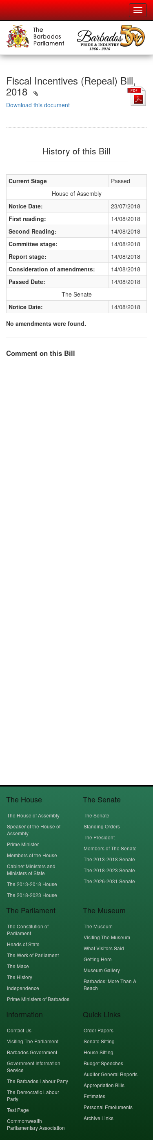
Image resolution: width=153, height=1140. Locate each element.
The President (99, 837)
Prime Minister (23, 844)
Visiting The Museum (107, 937)
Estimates (94, 1095)
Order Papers (98, 1030)
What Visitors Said (104, 948)
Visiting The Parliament (32, 1041)
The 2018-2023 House (32, 894)
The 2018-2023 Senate (109, 870)
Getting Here (98, 959)
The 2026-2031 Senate (109, 881)
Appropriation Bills (104, 1084)
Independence (23, 987)
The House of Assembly (33, 815)
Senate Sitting (99, 1041)
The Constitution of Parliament (28, 929)
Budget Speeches (103, 1063)
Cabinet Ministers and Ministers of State (31, 869)
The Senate (96, 815)
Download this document (38, 105)
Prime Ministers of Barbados (38, 998)
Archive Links (98, 1117)
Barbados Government (32, 1052)
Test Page (18, 1109)
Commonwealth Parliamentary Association (36, 1124)
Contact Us (19, 1030)
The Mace (18, 965)
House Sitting (98, 1052)
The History (19, 976)
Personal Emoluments (108, 1106)
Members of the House (32, 855)
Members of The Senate (110, 848)
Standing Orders (102, 826)
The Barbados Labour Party (37, 1080)
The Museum (98, 926)
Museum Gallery (102, 970)
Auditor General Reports (110, 1074)
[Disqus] (76, 465)
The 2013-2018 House (32, 883)
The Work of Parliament (33, 954)
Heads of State (23, 944)
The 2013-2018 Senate (109, 859)
